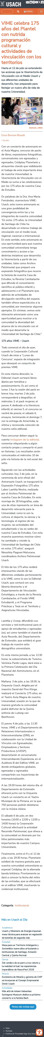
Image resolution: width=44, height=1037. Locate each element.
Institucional (22, 905)
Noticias (9, 1031)
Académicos (7, 927)
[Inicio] (10, 4)
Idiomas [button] (29, 11)
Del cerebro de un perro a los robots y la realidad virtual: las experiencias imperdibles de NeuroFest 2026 (21, 966)
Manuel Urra (36, 128)
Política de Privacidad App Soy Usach (21, 1033)
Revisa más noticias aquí (23, 1006)
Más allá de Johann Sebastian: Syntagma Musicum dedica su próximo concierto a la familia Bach (21, 995)
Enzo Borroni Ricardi (13, 135)
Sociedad (6, 942)
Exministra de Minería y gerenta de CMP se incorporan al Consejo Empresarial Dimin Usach (22, 980)
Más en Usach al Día (14, 920)
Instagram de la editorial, (25, 439)
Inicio (8, 1028)
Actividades (7, 988)
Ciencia (5, 959)
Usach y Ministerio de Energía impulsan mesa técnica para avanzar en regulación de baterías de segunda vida (22, 934)
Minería (5, 973)
